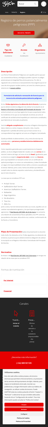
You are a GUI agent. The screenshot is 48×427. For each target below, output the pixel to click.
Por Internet (8, 280)
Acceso (24, 50)
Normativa (6, 252)
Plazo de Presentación (11, 231)
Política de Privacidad (23, 421)
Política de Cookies (23, 418)
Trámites (14, 12)
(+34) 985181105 (24, 363)
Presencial (7, 291)
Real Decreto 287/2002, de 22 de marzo (23, 212)
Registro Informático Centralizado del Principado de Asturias (21, 109)
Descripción (6, 71)
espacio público (15, 88)
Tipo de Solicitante (8, 51)
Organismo (40, 50)
